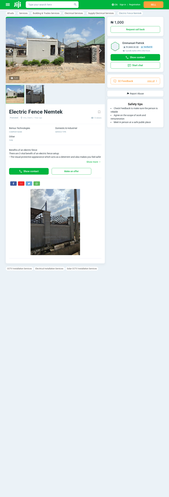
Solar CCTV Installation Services (82, 268)
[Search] (75, 4)
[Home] (18, 4)
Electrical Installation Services (49, 268)
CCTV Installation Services (19, 268)
